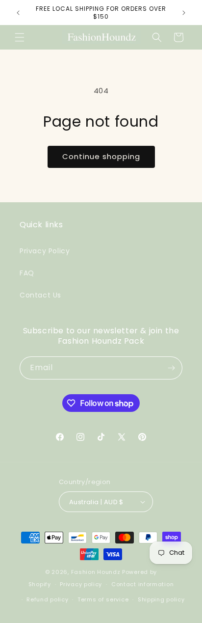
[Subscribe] (171, 367)
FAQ (27, 273)
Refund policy (47, 599)
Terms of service (102, 599)
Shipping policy (161, 599)
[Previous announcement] (18, 13)
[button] (19, 37)
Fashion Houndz (96, 572)
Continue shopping (101, 156)
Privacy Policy (45, 251)
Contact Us (40, 295)
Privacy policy (81, 584)
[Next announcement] (184, 13)
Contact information (142, 584)
